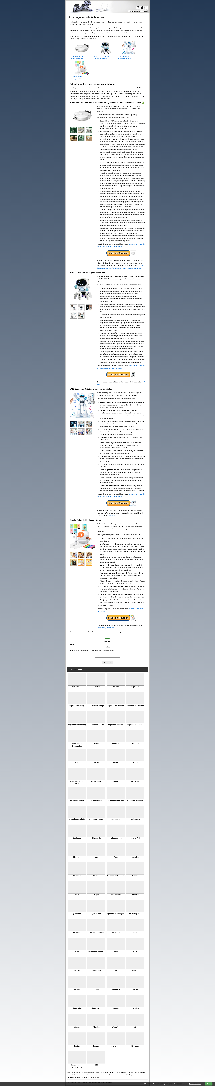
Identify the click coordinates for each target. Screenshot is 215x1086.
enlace (127, 632)
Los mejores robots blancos (86, 17)
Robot (142, 7)
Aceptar (209, 1084)
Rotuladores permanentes (105, 628)
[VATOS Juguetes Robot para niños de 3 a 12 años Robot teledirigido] (129, 47)
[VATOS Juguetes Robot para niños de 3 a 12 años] (73, 424)
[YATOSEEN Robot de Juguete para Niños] (105, 47)
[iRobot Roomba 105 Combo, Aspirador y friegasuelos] (82, 47)
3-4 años (112, 515)
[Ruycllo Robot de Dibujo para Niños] (82, 68)
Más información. (195, 1084)
